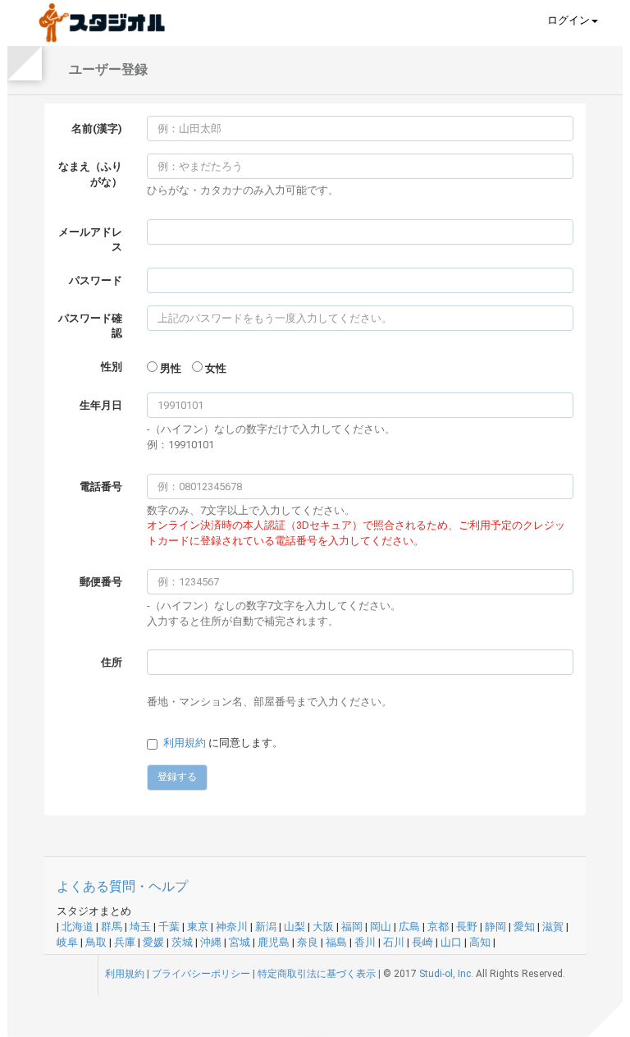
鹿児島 (274, 942)
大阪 (323, 926)
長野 (466, 926)
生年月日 (101, 405)
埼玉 (140, 926)
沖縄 (210, 942)
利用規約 (184, 742)
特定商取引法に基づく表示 (317, 974)
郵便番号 (101, 582)
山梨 (294, 926)
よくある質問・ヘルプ (122, 886)
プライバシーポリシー (201, 974)
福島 (336, 942)
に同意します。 (223, 742)
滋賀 (553, 926)
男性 (170, 368)
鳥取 (96, 942)
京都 (438, 926)
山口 (451, 942)
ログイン (568, 20)
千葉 (169, 926)
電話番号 (101, 486)
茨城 (182, 942)
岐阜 (67, 942)
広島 (409, 926)
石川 (393, 942)
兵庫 (124, 942)
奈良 (307, 942)
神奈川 (232, 926)
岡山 (380, 926)
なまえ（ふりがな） (90, 174)
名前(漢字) (96, 128)
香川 (365, 942)
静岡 (495, 926)
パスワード (95, 280)
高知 (480, 942)
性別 (111, 366)
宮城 (239, 942)
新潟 (265, 926)
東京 (197, 926)
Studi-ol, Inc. (446, 974)
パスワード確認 (90, 326)
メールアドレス (90, 240)
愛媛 (153, 942)
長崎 (422, 942)
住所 (111, 662)
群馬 (111, 926)
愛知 (524, 926)
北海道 (78, 926)
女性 (215, 368)
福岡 (352, 926)
